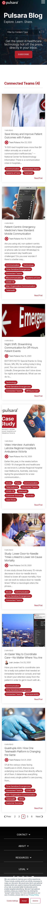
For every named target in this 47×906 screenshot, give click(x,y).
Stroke (8, 483)
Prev (8, 816)
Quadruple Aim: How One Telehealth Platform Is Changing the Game (22, 751)
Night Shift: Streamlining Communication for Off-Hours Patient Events (21, 348)
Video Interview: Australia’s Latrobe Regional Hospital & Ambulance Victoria (20, 448)
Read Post (38, 178)
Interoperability (32, 694)
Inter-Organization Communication (20, 286)
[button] (43, 2)
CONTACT (22, 834)
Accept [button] (24, 901)
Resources (22, 857)
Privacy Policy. (34, 895)
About (22, 846)
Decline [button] (35, 901)
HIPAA (21, 799)
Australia (30, 495)
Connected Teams (31, 169)
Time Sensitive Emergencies (18, 269)
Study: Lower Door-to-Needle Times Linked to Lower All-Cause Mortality (23, 557)
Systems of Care (13, 173)
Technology (28, 265)
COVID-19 (10, 282)
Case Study (11, 500)
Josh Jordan (13, 662)
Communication (12, 169)
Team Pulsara (14, 142)
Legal (22, 869)
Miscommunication (14, 278)
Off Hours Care (32, 391)
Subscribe (23, 54)
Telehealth (28, 173)
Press (17, 483)
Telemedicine (12, 487)
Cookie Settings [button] (12, 901)
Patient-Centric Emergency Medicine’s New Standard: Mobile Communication (20, 230)
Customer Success (14, 495)
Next (38, 816)
